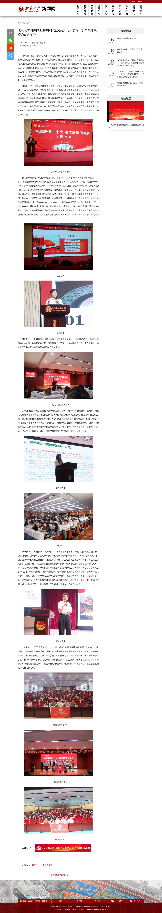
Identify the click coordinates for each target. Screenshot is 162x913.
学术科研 (120, 9)
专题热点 (92, 9)
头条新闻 (78, 9)
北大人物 (127, 9)
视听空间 (99, 9)
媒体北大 (113, 9)
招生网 (44, 901)
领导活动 (106, 9)
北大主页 (132, 1)
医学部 (30, 901)
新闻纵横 (85, 9)
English (140, 1)
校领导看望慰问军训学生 (127, 38)
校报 (61, 901)
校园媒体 (140, 9)
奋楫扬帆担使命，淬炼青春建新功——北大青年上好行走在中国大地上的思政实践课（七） (130, 63)
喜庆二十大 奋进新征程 (42, 865)
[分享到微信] (10, 40)
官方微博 (136, 901)
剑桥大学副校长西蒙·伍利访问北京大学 (130, 50)
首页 (19, 23)
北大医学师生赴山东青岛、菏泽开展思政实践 (130, 84)
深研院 (37, 901)
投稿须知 (58, 909)
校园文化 (134, 9)
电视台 (79, 901)
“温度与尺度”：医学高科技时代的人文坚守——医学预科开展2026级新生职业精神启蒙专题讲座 (130, 74)
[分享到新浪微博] (10, 48)
